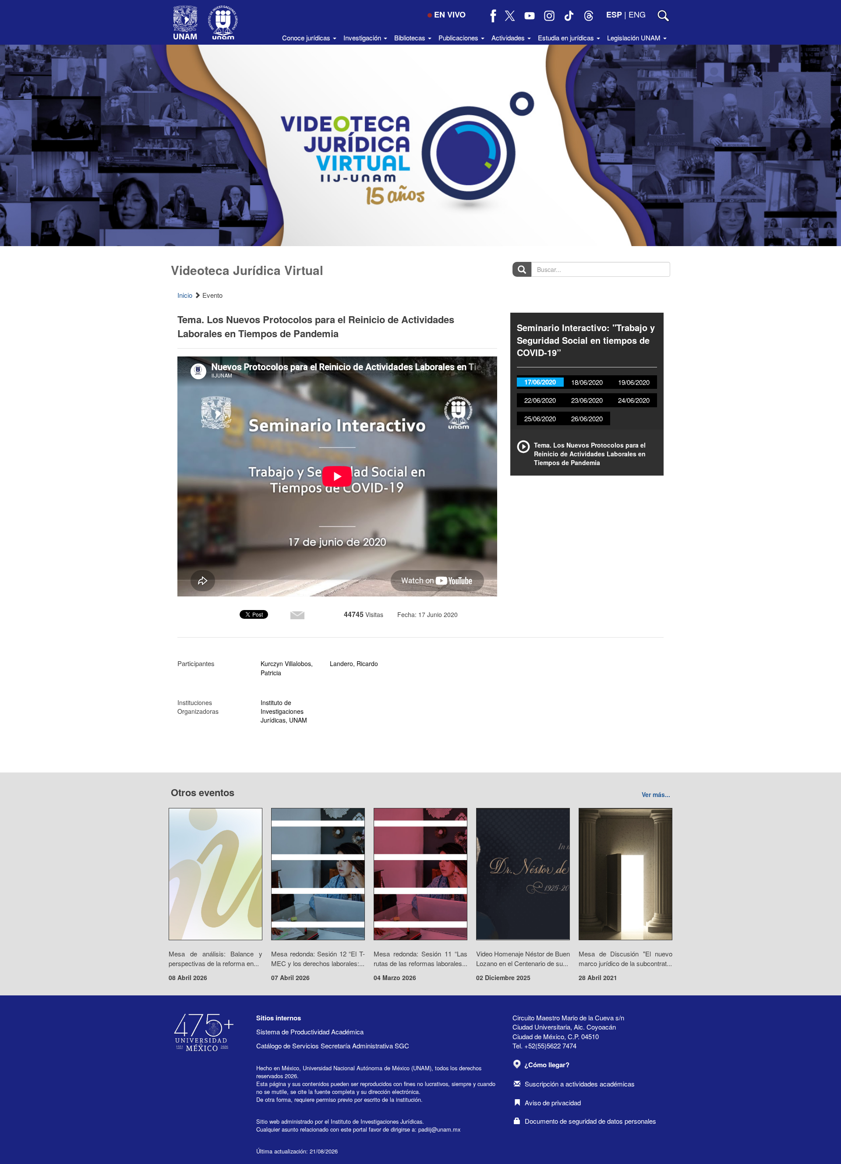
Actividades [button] (509, 37)
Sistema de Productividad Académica (310, 1031)
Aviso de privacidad (553, 1102)
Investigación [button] (363, 37)
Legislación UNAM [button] (634, 37)
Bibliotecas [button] (410, 37)
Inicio (184, 295)
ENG (637, 14)
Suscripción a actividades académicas (580, 1083)
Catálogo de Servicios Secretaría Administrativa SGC (332, 1045)
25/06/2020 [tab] (540, 418)
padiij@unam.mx (439, 1129)
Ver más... (656, 794)
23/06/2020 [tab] (587, 400)
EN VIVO (450, 14)
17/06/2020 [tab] (540, 382)
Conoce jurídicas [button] (307, 37)
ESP (614, 14)
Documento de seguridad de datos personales (590, 1120)
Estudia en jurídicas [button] (567, 37)
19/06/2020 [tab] (634, 382)
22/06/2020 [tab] (540, 400)
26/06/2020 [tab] (587, 418)
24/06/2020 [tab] (634, 400)
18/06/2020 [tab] (587, 382)
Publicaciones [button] (459, 37)
